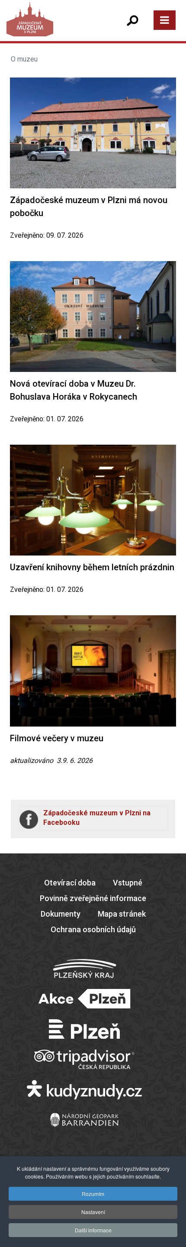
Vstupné (127, 882)
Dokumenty (60, 913)
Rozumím (93, 1193)
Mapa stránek (122, 913)
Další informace (93, 1230)
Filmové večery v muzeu (56, 738)
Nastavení (93, 1211)
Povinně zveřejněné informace (93, 898)
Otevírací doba (70, 882)
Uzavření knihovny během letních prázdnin (92, 567)
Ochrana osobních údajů (93, 929)
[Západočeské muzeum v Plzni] (49, 28)
